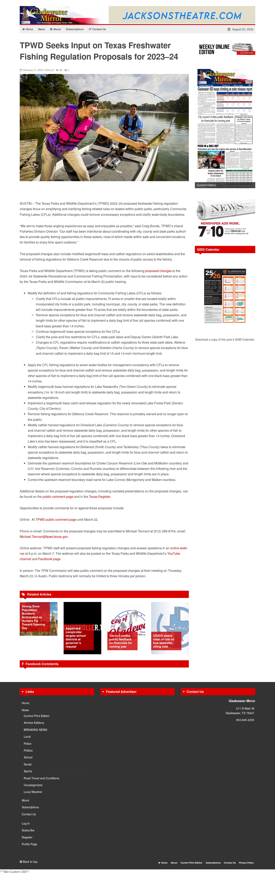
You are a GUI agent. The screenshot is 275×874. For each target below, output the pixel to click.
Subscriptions (30, 807)
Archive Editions (34, 723)
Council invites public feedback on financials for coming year (120, 641)
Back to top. (30, 862)
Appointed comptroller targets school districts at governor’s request (76, 637)
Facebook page (49, 559)
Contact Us (29, 814)
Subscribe (28, 830)
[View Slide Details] (225, 127)
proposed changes (158, 270)
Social (27, 764)
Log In (26, 823)
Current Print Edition (37, 716)
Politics (28, 750)
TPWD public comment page (56, 519)
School (28, 757)
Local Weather (33, 792)
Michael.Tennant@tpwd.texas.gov (44, 536)
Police (27, 744)
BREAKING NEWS (35, 730)
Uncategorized (33, 785)
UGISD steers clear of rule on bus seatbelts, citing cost (163, 641)
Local (27, 736)
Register (27, 837)
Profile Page (29, 844)
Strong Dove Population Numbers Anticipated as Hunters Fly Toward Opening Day (33, 617)
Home (25, 703)
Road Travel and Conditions (41, 778)
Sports (28, 771)
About (25, 800)
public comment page (58, 496)
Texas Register (99, 496)
